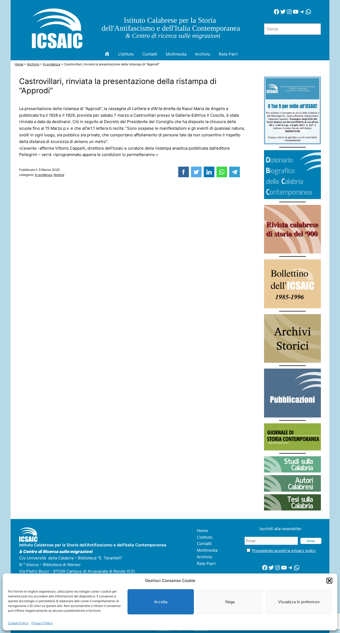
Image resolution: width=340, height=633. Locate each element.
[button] (329, 580)
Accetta (160, 602)
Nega (230, 602)
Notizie (59, 175)
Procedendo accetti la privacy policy (284, 550)
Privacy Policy (42, 623)
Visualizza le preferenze (299, 602)
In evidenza (43, 175)
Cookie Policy (18, 623)
